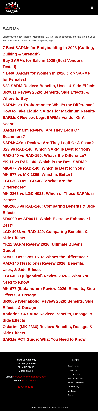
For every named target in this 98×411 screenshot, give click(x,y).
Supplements (73, 366)
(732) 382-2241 (30, 380)
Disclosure (72, 391)
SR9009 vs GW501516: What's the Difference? (45, 257)
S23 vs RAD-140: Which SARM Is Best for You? (47, 149)
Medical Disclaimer (75, 378)
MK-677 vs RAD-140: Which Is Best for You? (44, 168)
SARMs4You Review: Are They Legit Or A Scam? (48, 143)
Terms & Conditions (76, 383)
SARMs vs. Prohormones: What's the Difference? (49, 105)
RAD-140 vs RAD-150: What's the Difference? (44, 155)
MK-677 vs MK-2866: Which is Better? (38, 174)
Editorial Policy (74, 374)
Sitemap (71, 395)
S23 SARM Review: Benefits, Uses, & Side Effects (49, 86)
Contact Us (72, 370)
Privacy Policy (73, 387)
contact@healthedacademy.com (29, 376)
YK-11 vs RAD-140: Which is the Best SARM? (45, 162)
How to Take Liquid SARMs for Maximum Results (49, 111)
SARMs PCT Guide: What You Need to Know (44, 339)
